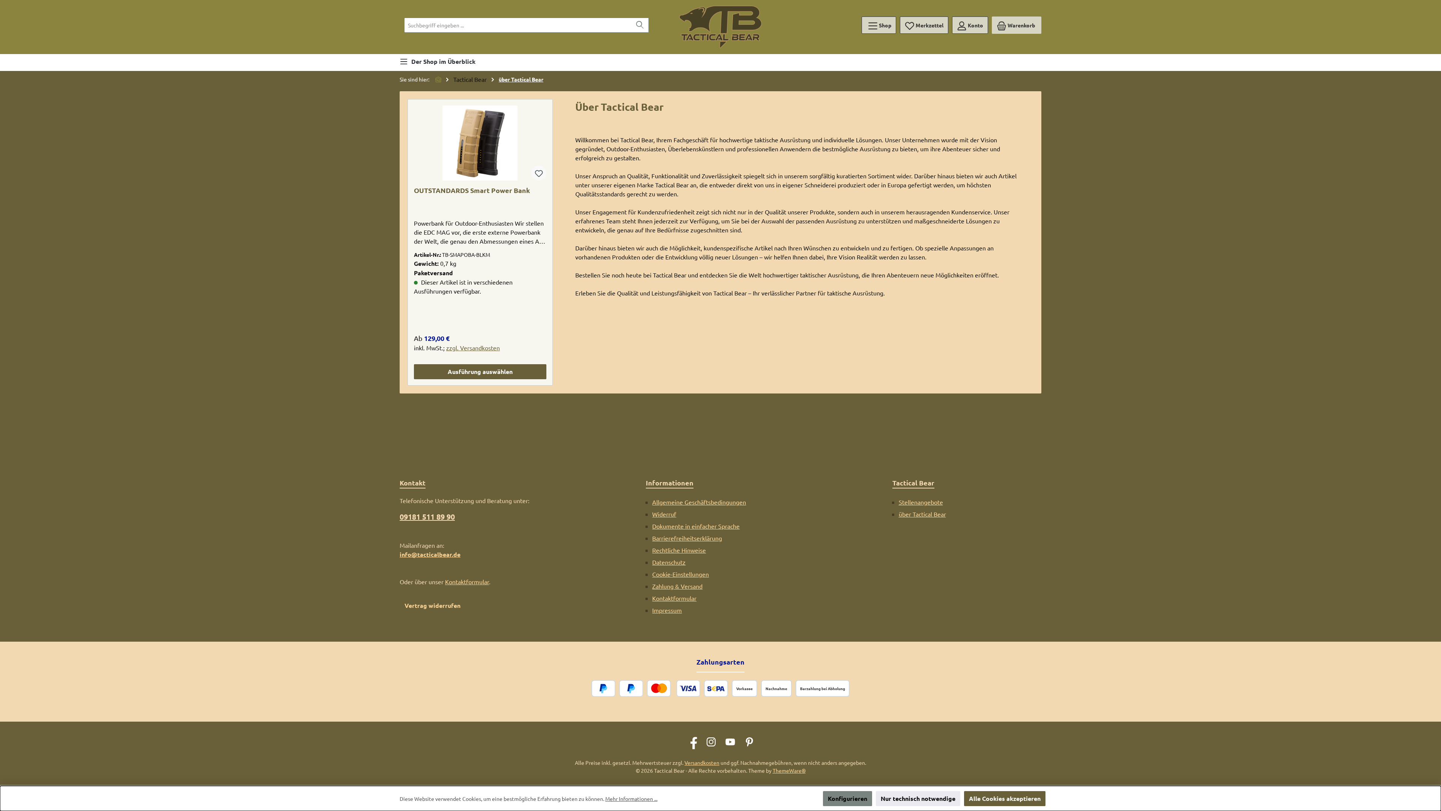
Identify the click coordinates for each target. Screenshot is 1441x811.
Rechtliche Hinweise (679, 550)
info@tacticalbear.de (430, 554)
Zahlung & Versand (677, 586)
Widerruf (664, 514)
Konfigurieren (847, 798)
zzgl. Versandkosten (473, 347)
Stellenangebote (921, 502)
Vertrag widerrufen (432, 605)
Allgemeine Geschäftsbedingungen (699, 502)
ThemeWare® (789, 770)
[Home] (438, 79)
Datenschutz (669, 562)
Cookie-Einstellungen (680, 574)
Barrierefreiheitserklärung (687, 538)
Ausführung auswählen (480, 371)
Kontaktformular (467, 581)
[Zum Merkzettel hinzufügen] (538, 173)
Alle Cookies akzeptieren (1005, 798)
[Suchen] (640, 25)
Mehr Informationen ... (631, 798)
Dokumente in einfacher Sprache (696, 526)
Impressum (667, 610)
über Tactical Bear (922, 514)
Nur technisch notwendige (918, 798)
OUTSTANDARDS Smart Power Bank (472, 190)
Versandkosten (701, 762)
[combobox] (518, 25)
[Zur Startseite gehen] (720, 27)
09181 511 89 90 (427, 517)
